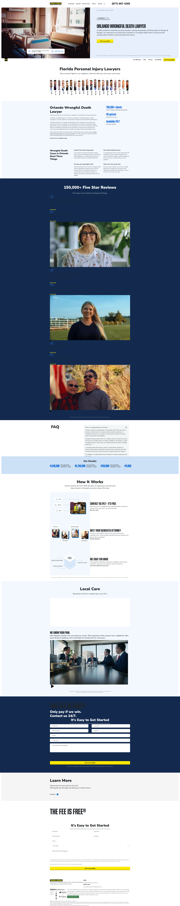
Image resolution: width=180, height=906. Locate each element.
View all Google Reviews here (103, 19)
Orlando (111, 10)
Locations (78, 4)
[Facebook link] (56, 893)
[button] (50, 412)
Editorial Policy (97, 887)
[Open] (104, 4)
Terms (67, 758)
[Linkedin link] (56, 898)
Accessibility (86, 887)
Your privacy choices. (73, 896)
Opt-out (92, 887)
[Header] (55, 3)
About (93, 4)
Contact (100, 4)
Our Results (71, 4)
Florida (107, 10)
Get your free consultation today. (58, 138)
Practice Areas (86, 4)
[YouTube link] (56, 895)
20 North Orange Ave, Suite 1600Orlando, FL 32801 (40, 51)
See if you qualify (105, 41)
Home (98, 10)
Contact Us (95, 882)
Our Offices (102, 10)
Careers (90, 882)
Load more (53, 794)
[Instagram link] (56, 897)
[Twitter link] (56, 892)
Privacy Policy (74, 905)
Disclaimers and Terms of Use (83, 905)
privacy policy (79, 758)
